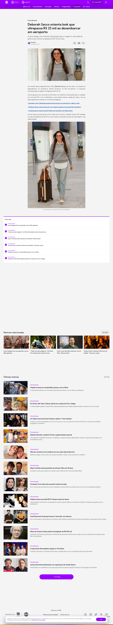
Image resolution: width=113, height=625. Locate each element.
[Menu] (106, 2)
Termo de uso (64, 614)
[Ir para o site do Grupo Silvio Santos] (13, 614)
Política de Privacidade (38, 620)
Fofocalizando (32, 20)
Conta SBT (98, 2)
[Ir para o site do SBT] (26, 614)
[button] (16, 347)
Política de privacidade (50, 614)
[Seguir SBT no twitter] (101, 614)
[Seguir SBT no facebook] (85, 614)
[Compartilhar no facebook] (79, 43)
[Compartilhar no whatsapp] (75, 43)
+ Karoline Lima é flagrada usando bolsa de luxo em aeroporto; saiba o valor (54, 103)
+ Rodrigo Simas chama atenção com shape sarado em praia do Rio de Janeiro (54, 107)
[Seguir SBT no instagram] (90, 614)
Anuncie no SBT (56, 610)
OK (101, 619)
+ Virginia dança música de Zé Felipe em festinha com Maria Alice (50, 111)
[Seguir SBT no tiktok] (96, 614)
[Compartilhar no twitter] (83, 43)
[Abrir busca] (88, 2)
